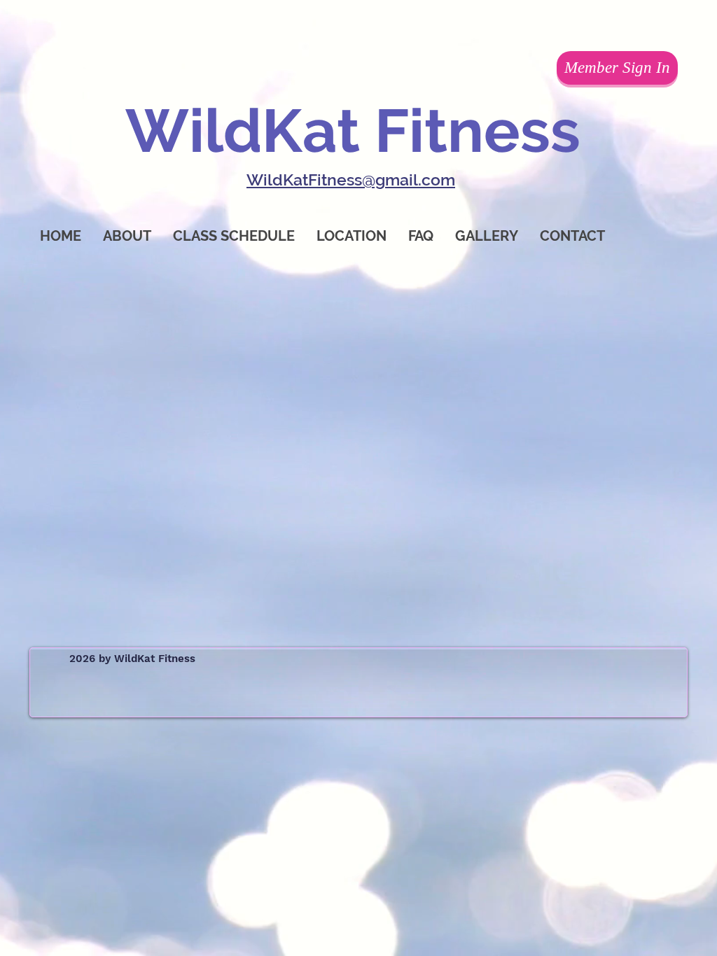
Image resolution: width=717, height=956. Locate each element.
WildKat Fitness (352, 130)
